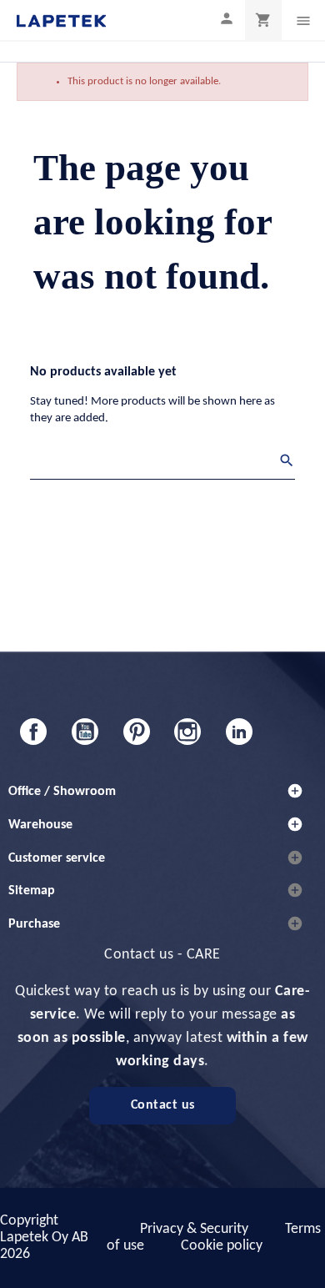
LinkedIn (239, 731)
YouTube (85, 731)
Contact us (163, 1105)
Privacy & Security (194, 1229)
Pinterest (136, 731)
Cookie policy (221, 1246)
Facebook (33, 731)
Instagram (187, 731)
